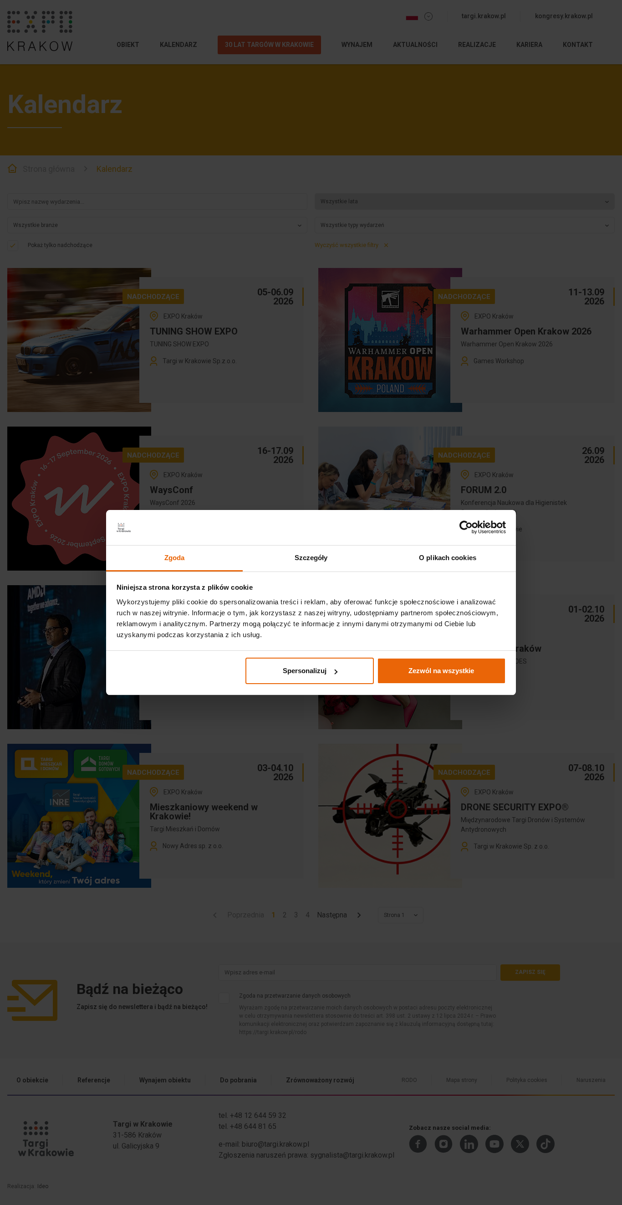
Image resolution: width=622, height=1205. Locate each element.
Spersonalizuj (304, 671)
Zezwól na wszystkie (441, 671)
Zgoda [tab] (174, 557)
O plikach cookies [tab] (447, 557)
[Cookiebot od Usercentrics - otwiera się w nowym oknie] (466, 528)
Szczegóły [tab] (311, 557)
